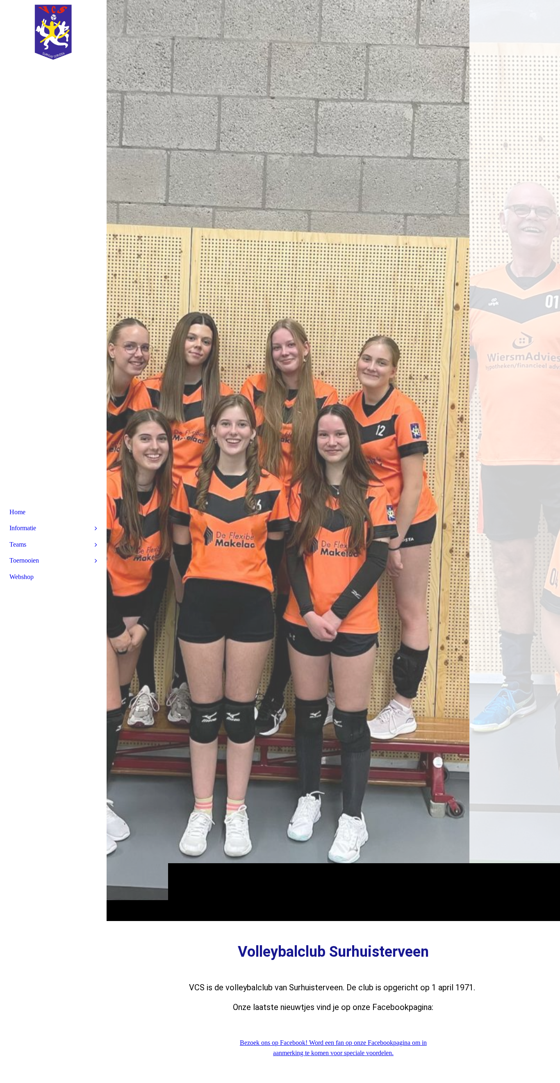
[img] (333, 460)
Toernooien (24, 560)
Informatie (22, 527)
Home (17, 511)
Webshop (21, 576)
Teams (17, 544)
